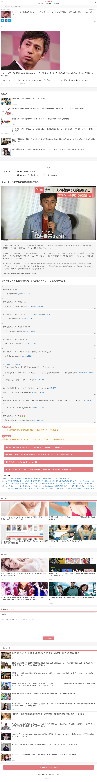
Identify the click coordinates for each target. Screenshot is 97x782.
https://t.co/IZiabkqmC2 (12, 364)
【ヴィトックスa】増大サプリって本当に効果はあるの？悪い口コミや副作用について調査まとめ (39, 469)
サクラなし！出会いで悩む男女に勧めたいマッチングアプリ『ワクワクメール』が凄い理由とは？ (39, 454)
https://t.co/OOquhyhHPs (40, 314)
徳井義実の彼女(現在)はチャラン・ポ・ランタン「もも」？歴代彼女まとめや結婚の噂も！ (34, 439)
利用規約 (44, 774)
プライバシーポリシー (53, 774)
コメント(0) (93, 21)
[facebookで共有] (6, 20)
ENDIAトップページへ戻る (48, 767)
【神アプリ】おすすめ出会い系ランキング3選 (21, 462)
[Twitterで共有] (2, 20)
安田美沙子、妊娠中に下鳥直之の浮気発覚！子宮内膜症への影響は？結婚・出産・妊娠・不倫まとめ (36, 478)
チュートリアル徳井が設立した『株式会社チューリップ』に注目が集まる (31, 175)
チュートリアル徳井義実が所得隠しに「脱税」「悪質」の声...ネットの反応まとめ (31, 430)
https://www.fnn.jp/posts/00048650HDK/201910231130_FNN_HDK (19, 273)
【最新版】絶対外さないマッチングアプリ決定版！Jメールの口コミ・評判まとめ (33, 447)
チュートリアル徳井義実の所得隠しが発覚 (20, 171)
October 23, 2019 (25, 294)
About (39, 774)
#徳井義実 (52, 388)
